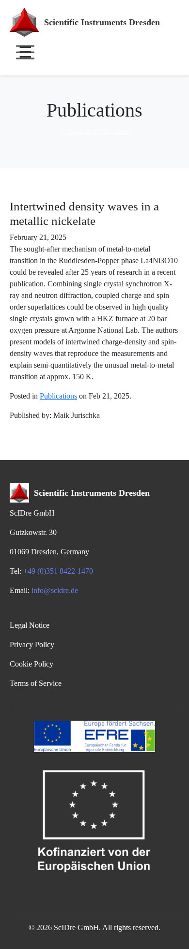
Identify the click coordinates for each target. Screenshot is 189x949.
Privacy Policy (32, 644)
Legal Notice (29, 625)
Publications (58, 396)
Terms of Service (36, 683)
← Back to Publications (94, 131)
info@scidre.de (55, 590)
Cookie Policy (31, 664)
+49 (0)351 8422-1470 (58, 571)
